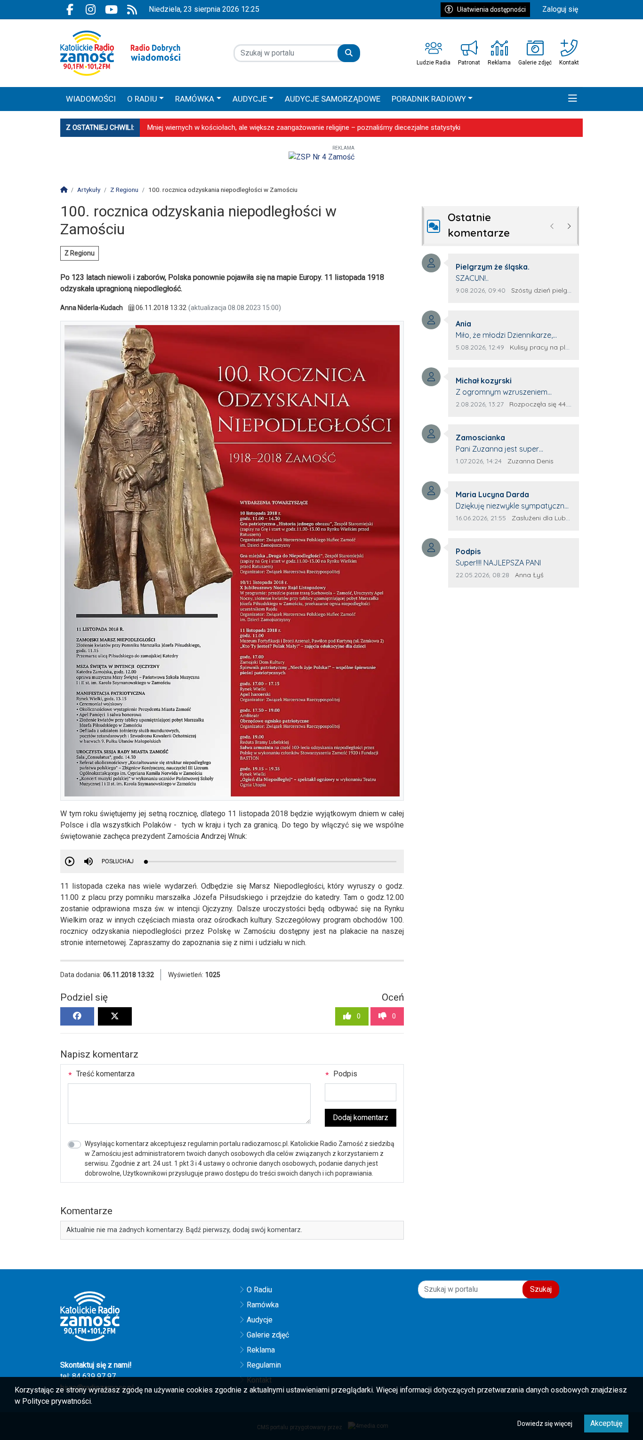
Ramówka (263, 1304)
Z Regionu (79, 253)
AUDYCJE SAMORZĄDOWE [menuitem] (332, 98)
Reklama (261, 1349)
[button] (573, 99)
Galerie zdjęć (268, 1334)
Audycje (260, 1319)
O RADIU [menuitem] (142, 98)
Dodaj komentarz (360, 1117)
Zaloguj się (560, 9)
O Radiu (259, 1289)
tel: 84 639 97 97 (88, 1376)
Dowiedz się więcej (544, 1423)
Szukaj (541, 1289)
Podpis (344, 1073)
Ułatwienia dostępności (491, 9)
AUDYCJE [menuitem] (250, 98)
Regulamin (264, 1364)
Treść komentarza (104, 1073)
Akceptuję (606, 1423)
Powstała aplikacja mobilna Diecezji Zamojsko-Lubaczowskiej (242, 127)
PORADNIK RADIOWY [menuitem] (429, 98)
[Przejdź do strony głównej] (120, 53)
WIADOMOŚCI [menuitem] (91, 98)
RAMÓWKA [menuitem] (194, 98)
